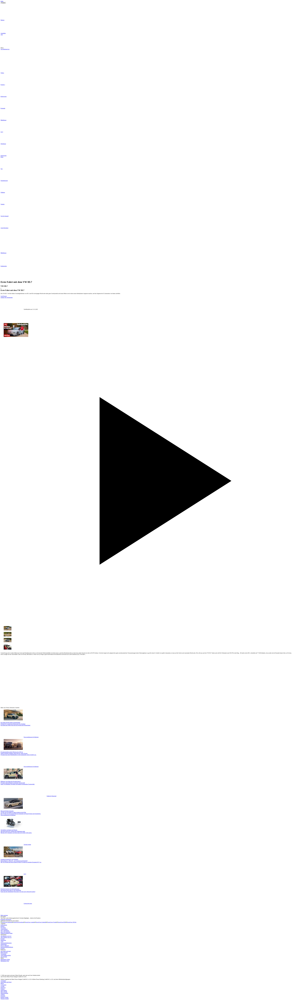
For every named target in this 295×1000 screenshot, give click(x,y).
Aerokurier (3, 980)
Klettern (3, 989)
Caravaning (3, 984)
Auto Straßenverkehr (6, 955)
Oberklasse (3, 143)
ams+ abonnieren (5, 930)
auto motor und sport (6, 951)
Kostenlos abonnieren (6, 919)
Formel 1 (3, 84)
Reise (2, 157)
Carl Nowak (4, 296)
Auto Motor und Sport (6, 982)
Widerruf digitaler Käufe (6, 933)
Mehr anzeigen (4, 915)
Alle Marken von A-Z (6, 936)
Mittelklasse (3, 120)
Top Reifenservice (5, 49)
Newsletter (3, 927)
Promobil (3, 996)
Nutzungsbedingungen (6, 943)
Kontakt (3, 938)
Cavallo (2, 986)
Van (2, 168)
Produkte (3, 2)
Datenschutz (4, 944)
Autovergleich (4, 929)
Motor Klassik (4, 952)
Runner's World (4, 997)
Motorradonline (4, 993)
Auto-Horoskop (4, 228)
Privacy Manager (5, 945)
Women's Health (5, 998)
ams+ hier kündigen (5, 932)
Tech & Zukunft (4, 216)
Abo (2, 34)
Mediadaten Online (5, 959)
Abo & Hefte (4, 956)
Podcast (2, 926)
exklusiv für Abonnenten (7, 297)
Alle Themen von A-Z (6, 937)
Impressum (3, 940)
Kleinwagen (4, 96)
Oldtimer (3, 192)
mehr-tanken (4, 990)
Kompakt (3, 108)
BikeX (2, 983)
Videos (2, 73)
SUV (2, 132)
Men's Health (4, 991)
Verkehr (2, 204)
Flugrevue (3, 987)
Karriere (3, 948)
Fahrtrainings (4, 925)
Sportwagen (3, 155)
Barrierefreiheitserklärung (7, 947)
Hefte (2, 1)
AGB (2, 941)
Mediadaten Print (5, 961)
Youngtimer (3, 954)
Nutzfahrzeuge (4, 180)
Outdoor (3, 994)
